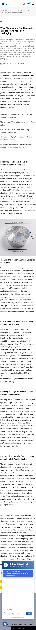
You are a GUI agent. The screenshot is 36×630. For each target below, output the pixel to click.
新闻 (6, 11)
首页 (2, 11)
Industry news (12, 11)
